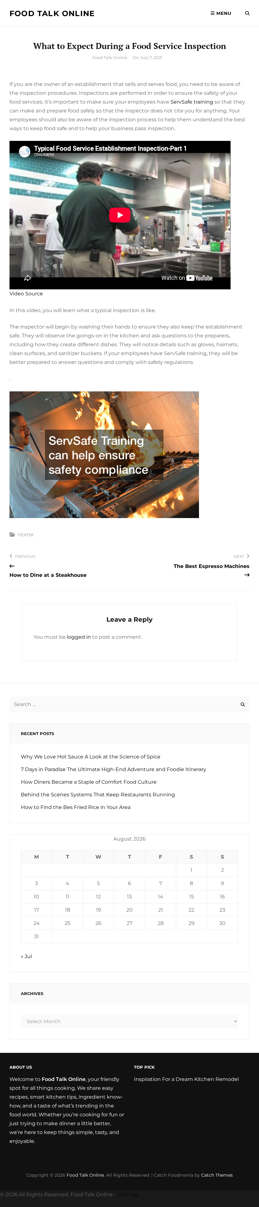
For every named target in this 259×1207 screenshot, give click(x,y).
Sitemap (128, 1195)
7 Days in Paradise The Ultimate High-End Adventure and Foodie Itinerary (113, 769)
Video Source (26, 294)
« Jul (26, 956)
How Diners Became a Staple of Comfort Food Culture (89, 782)
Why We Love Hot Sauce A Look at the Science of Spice (90, 757)
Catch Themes (217, 1175)
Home (25, 535)
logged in (79, 637)
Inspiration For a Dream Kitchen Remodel (186, 1079)
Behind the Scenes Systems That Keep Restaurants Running (98, 795)
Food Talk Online (52, 13)
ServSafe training (192, 102)
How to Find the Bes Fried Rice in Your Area (75, 807)
